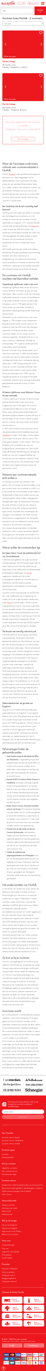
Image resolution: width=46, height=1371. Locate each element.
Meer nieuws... (7, 1194)
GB (3, 65)
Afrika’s (9, 602)
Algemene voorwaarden (10, 1251)
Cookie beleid (7, 1258)
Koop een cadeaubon (10, 1268)
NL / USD (21, 3)
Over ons (5, 1248)
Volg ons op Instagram (10, 1228)
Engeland (12, 174)
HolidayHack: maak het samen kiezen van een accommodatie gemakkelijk (23, 1185)
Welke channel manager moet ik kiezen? (16, 1191)
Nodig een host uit (8, 1275)
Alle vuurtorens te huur (10, 1171)
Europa (29, 573)
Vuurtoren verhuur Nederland (12, 1140)
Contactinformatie (8, 1245)
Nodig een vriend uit (9, 1281)
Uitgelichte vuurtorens (9, 1168)
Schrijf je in (23, 1117)
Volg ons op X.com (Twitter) (11, 1231)
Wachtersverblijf (7, 1157)
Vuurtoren (5, 1154)
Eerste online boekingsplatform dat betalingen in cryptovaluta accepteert (23, 1188)
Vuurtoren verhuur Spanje (11, 1137)
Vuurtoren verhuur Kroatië (11, 1143)
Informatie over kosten (9, 1208)
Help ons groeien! (8, 1272)
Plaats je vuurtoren (8, 1205)
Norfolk (7, 65)
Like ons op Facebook (9, 1225)
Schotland (5, 435)
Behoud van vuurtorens (10, 1234)
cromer (13, 65)
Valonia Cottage (8, 61)
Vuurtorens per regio (9, 1174)
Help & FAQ (6, 1211)
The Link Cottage (8, 104)
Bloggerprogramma (9, 1278)
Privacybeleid (6, 1255)
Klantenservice (7, 1214)
